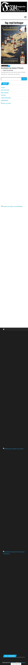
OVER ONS (3, 95)
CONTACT (3, 87)
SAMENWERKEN (4, 100)
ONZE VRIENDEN (4, 92)
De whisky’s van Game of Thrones (12, 68)
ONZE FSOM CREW (5, 90)
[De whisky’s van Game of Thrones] (14, 44)
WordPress (12, 662)
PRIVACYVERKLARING (6, 98)
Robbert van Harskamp (8, 70)
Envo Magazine (22, 662)
